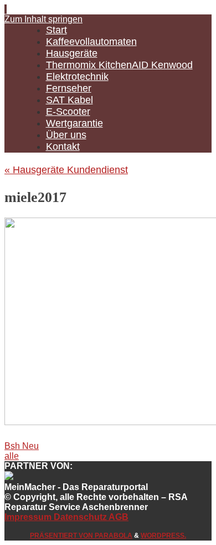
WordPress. (163, 535)
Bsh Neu (21, 446)
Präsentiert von (62, 535)
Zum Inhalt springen (43, 19)
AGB (117, 517)
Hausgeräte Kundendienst (66, 169)
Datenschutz (80, 517)
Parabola (113, 535)
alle (11, 456)
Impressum (29, 517)
